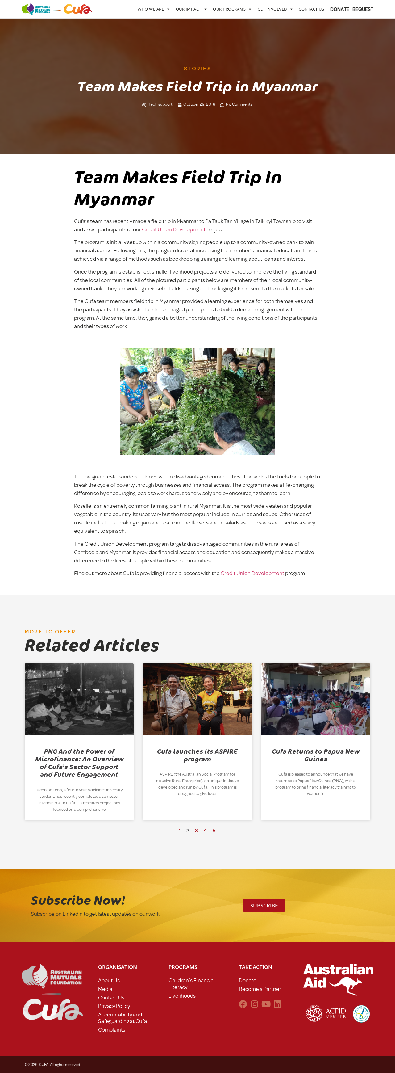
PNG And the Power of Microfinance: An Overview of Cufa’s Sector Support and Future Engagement (79, 763)
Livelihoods (182, 996)
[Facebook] (243, 1004)
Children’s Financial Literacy (191, 983)
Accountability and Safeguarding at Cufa (122, 1018)
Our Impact (188, 9)
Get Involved (272, 9)
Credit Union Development (174, 229)
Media (105, 989)
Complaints (111, 1030)
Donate (247, 980)
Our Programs (229, 9)
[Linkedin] (277, 1004)
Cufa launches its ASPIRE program (197, 755)
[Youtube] (266, 1004)
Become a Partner (260, 989)
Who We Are (151, 9)
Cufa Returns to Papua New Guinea (316, 755)
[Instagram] (254, 1004)
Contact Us (311, 9)
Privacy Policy (114, 1006)
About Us (109, 980)
